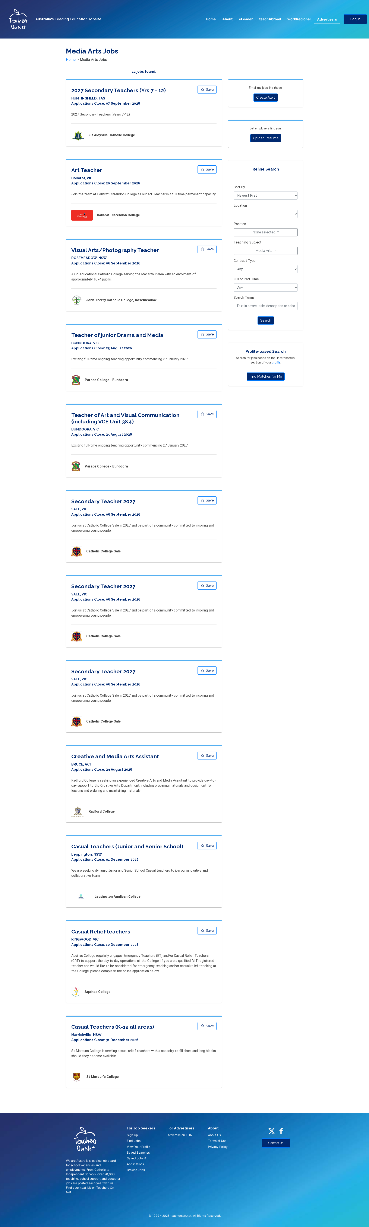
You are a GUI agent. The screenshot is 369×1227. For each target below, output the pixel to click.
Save (209, 90)
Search (265, 320)
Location (240, 205)
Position (240, 224)
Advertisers (327, 19)
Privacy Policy (218, 1146)
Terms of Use (217, 1140)
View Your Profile (138, 1146)
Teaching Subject (248, 242)
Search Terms (244, 297)
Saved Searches (138, 1152)
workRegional (298, 19)
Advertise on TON (179, 1135)
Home (211, 19)
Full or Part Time (246, 279)
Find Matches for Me (265, 376)
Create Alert (265, 97)
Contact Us (275, 1143)
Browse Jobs (136, 1170)
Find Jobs (134, 1140)
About (227, 19)
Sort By (239, 187)
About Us (214, 1135)
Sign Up (132, 1135)
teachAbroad (270, 19)
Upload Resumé (265, 138)
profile (276, 362)
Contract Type (245, 261)
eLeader (246, 19)
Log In (355, 19)
